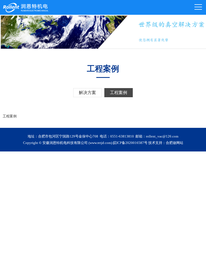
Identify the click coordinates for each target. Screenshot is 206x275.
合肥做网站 (174, 143)
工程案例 (118, 92)
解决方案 (87, 92)
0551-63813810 (122, 136)
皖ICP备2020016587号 (130, 143)
